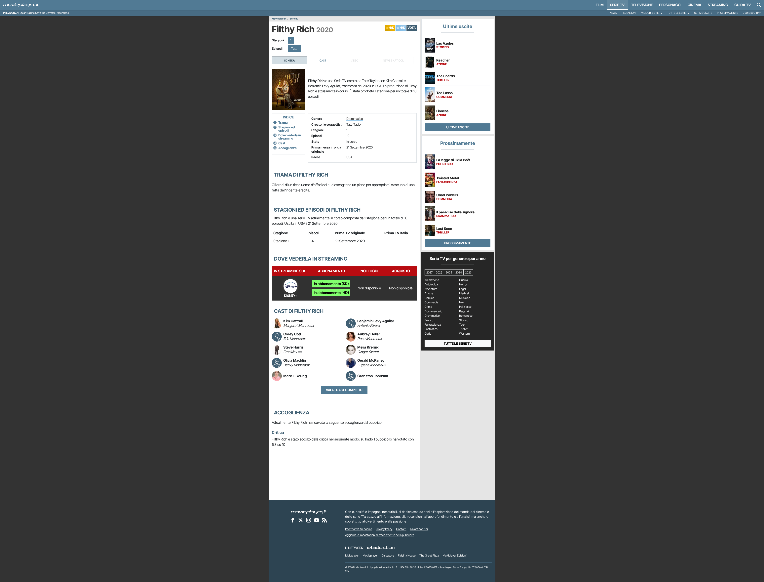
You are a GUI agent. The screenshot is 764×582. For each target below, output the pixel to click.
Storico (463, 320)
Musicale (464, 298)
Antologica (431, 284)
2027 (429, 272)
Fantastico (431, 329)
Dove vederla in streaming (289, 136)
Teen (462, 324)
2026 (439, 272)
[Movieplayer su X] (301, 519)
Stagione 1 (281, 241)
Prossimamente (727, 12)
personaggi (670, 5)
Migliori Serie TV (651, 12)
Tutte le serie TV (678, 12)
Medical (464, 293)
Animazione (432, 280)
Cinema (694, 5)
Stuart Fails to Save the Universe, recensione (44, 12)
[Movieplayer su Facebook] (293, 519)
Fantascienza (433, 324)
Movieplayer (279, 19)
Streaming (718, 5)
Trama (283, 122)
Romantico (466, 315)
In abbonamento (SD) (331, 284)
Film (600, 5)
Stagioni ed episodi (286, 128)
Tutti (294, 49)
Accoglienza (287, 148)
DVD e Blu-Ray (752, 12)
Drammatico (354, 119)
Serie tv (294, 19)
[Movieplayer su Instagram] (309, 519)
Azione (429, 293)
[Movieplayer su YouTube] (317, 519)
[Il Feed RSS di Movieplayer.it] (324, 519)
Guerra (463, 280)
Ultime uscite (703, 12)
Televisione (642, 5)
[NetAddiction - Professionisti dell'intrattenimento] (380, 547)
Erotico (429, 320)
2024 (458, 272)
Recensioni (629, 12)
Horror (463, 284)
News (613, 12)
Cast (323, 60)
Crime (428, 306)
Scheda (289, 60)
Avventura (431, 289)
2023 (468, 272)
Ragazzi (464, 311)
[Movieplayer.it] (21, 5)
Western (464, 333)
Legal (462, 289)
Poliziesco (465, 306)
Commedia (431, 302)
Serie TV (617, 5)
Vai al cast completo (344, 390)
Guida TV (742, 5)
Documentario (433, 311)
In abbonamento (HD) (331, 293)
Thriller (463, 329)
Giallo (428, 333)
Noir (461, 302)
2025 (449, 272)
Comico (429, 298)
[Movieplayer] (308, 512)
